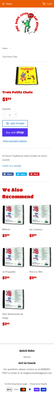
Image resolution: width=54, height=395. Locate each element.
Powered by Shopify (38, 384)
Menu (9, 3)
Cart (49, 3)
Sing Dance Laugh (19, 384)
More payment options (15, 140)
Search (27, 356)
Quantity (6, 109)
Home (5, 48)
